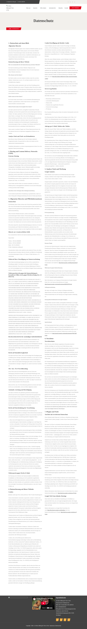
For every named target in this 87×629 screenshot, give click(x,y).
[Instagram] (61, 619)
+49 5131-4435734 (21, 1)
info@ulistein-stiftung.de (11, 1)
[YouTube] (69, 619)
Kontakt (66, 8)
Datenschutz (58, 625)
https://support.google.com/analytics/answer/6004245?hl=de (58, 284)
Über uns (28, 8)
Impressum (52, 625)
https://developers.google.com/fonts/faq (56, 510)
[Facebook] (57, 619)
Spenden (35, 8)
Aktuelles (60, 8)
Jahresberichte (52, 8)
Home (10, 28)
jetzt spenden (75, 7)
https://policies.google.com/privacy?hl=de (67, 493)
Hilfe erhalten (43, 8)
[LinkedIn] (65, 619)
